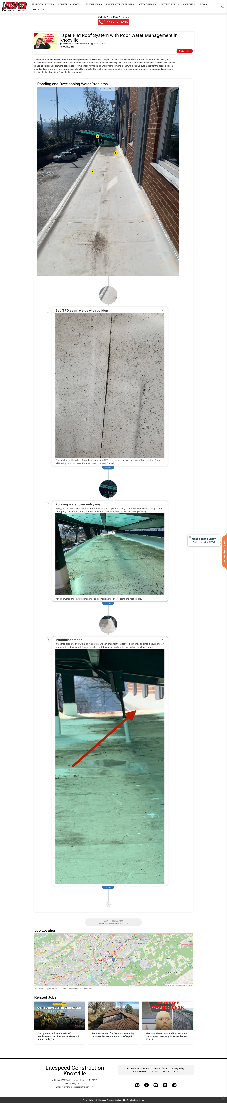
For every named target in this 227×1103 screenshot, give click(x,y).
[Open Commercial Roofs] (81, 4)
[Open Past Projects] (178, 4)
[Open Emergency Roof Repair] (134, 4)
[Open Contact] (43, 9)
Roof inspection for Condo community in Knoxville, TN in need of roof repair (113, 1035)
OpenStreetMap (179, 985)
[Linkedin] (165, 1085)
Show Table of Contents (108, 89)
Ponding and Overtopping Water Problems (72, 84)
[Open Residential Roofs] (53, 4)
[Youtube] (155, 1085)
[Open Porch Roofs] (101, 4)
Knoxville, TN (84, 44)
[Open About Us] (195, 4)
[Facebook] (137, 1085)
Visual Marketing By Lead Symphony (113, 923)
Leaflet (169, 985)
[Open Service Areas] (156, 4)
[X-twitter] (146, 1085)
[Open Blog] (206, 4)
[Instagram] (174, 1085)
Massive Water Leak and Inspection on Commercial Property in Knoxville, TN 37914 (167, 1036)
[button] (222, 6)
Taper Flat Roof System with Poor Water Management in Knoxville (118, 38)
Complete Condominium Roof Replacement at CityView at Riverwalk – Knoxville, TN (58, 1036)
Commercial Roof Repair (70, 44)
